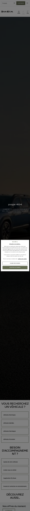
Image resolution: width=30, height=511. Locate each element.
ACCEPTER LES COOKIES (15, 267)
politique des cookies (22, 259)
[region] (15, 255)
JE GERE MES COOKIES (15, 263)
